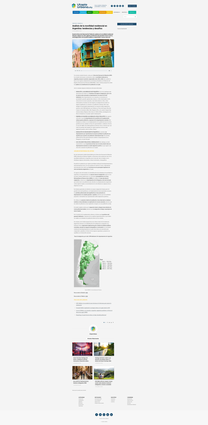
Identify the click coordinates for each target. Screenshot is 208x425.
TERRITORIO (109, 12)
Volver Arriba (104, 421)
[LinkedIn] (67, 79)
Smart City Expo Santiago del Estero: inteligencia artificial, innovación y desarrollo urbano (81, 359)
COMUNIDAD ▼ (132, 12)
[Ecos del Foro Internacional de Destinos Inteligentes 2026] (82, 372)
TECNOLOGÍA (76, 12)
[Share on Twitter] (67, 76)
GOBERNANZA (83, 12)
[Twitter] (100, 414)
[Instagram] (104, 414)
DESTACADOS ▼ (117, 12)
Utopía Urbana (93, 334)
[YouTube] (107, 414)
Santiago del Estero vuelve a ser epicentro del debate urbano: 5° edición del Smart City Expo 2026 (103, 359)
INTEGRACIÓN (102, 12)
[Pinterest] (113, 322)
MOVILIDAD (95, 12)
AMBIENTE (90, 12)
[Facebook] (96, 414)
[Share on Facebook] (67, 73)
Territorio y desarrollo (77, 23)
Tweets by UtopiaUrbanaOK (122, 28)
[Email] (67, 82)
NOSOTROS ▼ (124, 12)
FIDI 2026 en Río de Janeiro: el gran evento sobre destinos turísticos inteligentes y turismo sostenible (103, 383)
